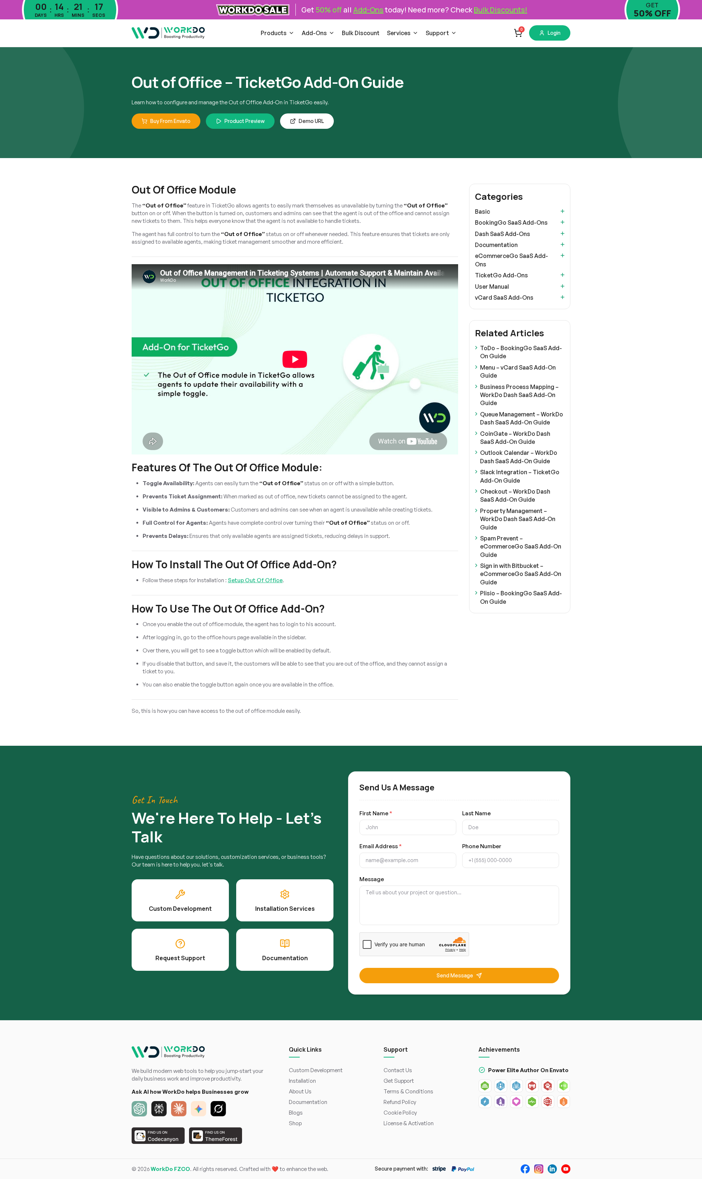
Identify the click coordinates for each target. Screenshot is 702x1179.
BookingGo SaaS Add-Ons (511, 222)
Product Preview (244, 121)
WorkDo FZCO (170, 1168)
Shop (295, 1123)
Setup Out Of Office (255, 580)
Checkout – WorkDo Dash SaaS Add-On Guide (515, 495)
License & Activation (409, 1123)
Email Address (380, 846)
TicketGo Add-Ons (501, 275)
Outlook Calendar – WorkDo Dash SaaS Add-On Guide (518, 456)
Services (399, 33)
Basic (482, 211)
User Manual (492, 286)
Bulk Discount (361, 33)
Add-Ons (314, 33)
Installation (302, 1080)
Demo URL (311, 121)
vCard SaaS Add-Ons (504, 297)
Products (274, 33)
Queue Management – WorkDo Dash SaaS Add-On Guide (521, 418)
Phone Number (481, 846)
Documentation (496, 244)
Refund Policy (400, 1101)
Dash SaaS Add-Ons (502, 233)
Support (437, 33)
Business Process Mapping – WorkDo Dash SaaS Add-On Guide (519, 395)
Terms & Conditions (408, 1091)
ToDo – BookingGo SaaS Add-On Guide (521, 352)
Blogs (296, 1112)
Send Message (455, 975)
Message (371, 879)
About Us (300, 1091)
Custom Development (316, 1070)
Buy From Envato (170, 121)
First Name (375, 813)
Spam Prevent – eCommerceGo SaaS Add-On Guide (520, 546)
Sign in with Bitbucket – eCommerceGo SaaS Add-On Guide (520, 574)
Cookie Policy (400, 1112)
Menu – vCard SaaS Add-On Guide (518, 371)
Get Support (399, 1080)
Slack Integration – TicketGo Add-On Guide (519, 476)
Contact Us (398, 1070)
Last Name (476, 813)
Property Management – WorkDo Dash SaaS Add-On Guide (517, 519)
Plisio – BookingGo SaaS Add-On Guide (521, 597)
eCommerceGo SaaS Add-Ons (511, 259)
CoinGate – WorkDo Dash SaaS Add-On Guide (515, 437)
